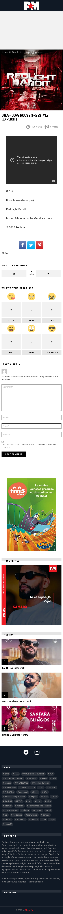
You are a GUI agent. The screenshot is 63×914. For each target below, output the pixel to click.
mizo (48, 801)
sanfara (8, 819)
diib (41, 787)
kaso (55, 796)
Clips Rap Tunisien (41, 783)
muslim (20, 806)
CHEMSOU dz (22, 783)
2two (7, 774)
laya (29, 801)
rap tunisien (32, 815)
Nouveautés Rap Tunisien (40, 806)
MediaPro (29, 910)
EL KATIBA (9, 792)
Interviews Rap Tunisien (15, 796)
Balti (54, 778)
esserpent (23, 792)
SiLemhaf (21, 819)
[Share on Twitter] (31, 245)
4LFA (16, 774)
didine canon (10, 787)
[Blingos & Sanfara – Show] (31, 719)
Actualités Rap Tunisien (34, 774)
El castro (52, 787)
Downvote (48, 273)
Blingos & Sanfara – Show (15, 735)
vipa (53, 819)
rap (6, 815)
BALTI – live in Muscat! (13, 668)
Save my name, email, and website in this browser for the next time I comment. (30, 445)
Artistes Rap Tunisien (14, 778)
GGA (5, 253)
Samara (46, 815)
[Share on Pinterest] (39, 245)
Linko (38, 801)
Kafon (45, 796)
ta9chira (34, 819)
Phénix (26, 810)
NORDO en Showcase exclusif (16, 701)
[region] (31, 595)
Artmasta (32, 778)
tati (44, 819)
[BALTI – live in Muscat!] (31, 652)
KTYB (19, 801)
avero (44, 778)
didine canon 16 (28, 787)
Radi (49, 810)
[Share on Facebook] (22, 245)
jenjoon (34, 796)
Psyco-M (38, 810)
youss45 (8, 824)
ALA (51, 774)
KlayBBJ (8, 801)
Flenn (35, 792)
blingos (8, 783)
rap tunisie (17, 815)
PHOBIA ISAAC (11, 810)
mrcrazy (8, 806)
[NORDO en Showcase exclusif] (31, 685)
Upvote (14, 273)
